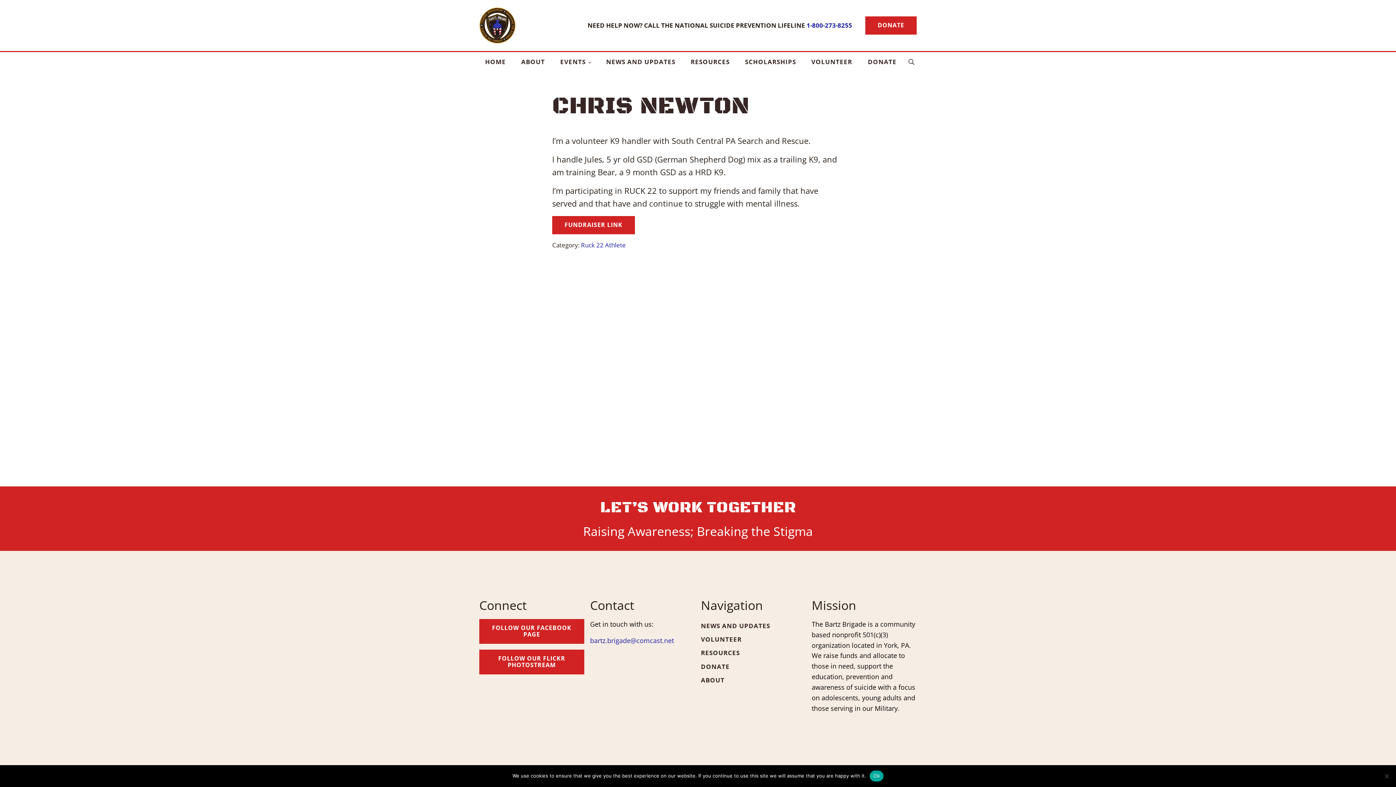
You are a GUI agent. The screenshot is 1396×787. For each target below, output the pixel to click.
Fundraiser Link (594, 225)
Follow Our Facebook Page (532, 631)
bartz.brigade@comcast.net (632, 640)
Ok (876, 776)
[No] (1387, 776)
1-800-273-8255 (829, 25)
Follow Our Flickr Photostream (531, 661)
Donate (891, 25)
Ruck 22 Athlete (603, 244)
